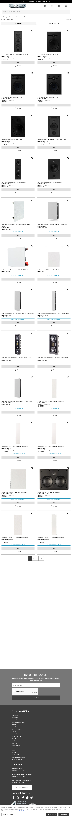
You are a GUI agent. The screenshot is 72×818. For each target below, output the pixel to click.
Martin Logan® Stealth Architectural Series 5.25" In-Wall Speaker (52, 357)
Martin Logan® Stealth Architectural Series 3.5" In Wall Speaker (16, 357)
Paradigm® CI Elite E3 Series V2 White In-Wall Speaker (50, 401)
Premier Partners (17, 729)
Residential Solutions (18, 720)
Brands (14, 731)
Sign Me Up (36, 697)
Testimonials (15, 755)
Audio (17, 17)
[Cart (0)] (66, 6)
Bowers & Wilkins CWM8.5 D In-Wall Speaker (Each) (50, 182)
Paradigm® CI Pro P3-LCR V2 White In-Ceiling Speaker (50, 537)
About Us (14, 734)
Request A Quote (17, 736)
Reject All (64, 814)
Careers (14, 750)
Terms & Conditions (17, 759)
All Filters (19, 23)
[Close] (69, 808)
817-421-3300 (20, 782)
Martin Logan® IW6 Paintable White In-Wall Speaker (49, 270)
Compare (19, 65)
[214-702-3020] (59, 6)
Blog (13, 748)
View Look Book (43, 1)
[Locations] (52, 6)
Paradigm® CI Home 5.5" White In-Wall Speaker (48, 492)
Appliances (15, 715)
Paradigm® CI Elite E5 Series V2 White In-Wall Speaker (14, 446)
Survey (14, 752)
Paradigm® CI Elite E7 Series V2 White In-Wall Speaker (50, 446)
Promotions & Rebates (18, 722)
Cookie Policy (23, 811)
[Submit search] (68, 11)
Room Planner (16, 745)
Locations (14, 738)
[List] (45, 6)
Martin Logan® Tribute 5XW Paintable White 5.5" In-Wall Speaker (17, 401)
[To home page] (17, 6)
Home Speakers (25, 17)
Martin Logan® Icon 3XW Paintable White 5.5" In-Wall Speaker (52, 224)
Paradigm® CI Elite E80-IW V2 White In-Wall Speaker (14, 492)
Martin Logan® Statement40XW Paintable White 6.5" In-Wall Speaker (53, 313)
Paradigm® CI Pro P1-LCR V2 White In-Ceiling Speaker (14, 537)
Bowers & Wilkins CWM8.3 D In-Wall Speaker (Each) (14, 182)
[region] (36, 811)
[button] (5, 6)
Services (14, 741)
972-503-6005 (20, 776)
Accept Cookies (52, 814)
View (18, 62)
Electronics (11, 17)
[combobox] (53, 23)
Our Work (15, 727)
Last (41, 558)
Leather (14, 724)
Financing (14, 743)
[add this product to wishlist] (32, 31)
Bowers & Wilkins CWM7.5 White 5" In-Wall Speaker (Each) (51, 139)
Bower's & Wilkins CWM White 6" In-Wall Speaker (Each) (14, 54)
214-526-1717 (20, 770)
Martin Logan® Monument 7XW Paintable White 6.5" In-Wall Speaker (17, 313)
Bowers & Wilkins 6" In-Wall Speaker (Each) (47, 54)
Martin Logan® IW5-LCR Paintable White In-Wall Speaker (15, 270)
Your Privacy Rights (7, 814)
